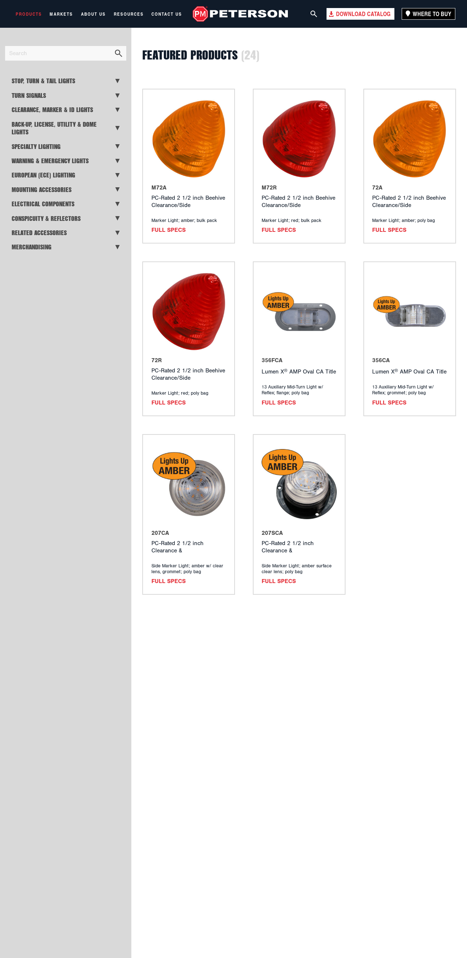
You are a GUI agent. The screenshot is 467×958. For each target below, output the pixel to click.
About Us (93, 14)
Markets (61, 14)
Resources (129, 14)
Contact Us (166, 14)
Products (29, 14)
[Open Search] (314, 14)
